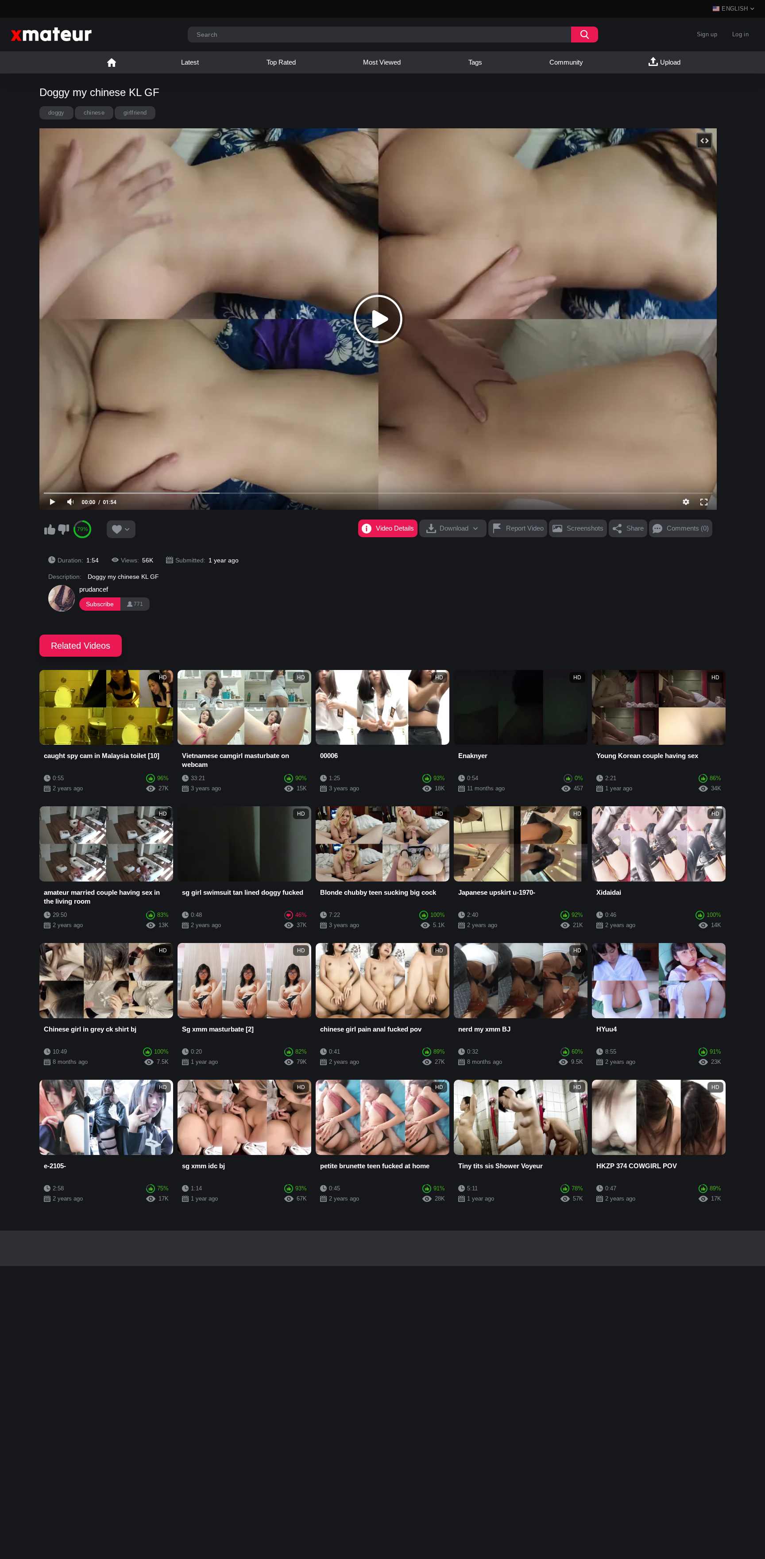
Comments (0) (688, 528)
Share (635, 528)
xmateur (111, 62)
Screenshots (585, 528)
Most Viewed (382, 62)
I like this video (49, 529)
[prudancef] (61, 598)
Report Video (525, 528)
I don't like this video (63, 529)
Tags (475, 62)
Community (566, 62)
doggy (56, 112)
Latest (190, 62)
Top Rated (281, 62)
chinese (94, 112)
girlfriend (135, 112)
